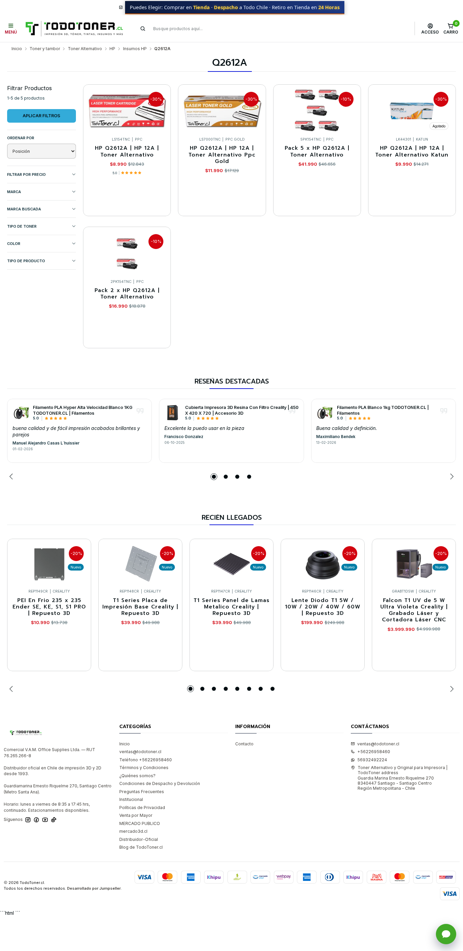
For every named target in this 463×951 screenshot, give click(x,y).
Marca (14, 191)
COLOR (13, 243)
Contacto (244, 743)
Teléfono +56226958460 (145, 759)
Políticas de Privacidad (142, 807)
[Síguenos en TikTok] (54, 820)
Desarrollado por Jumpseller (94, 888)
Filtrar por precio (26, 174)
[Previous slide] (12, 477)
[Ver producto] (21, 412)
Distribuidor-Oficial (138, 839)
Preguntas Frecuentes (141, 791)
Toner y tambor (44, 49)
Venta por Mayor (136, 815)
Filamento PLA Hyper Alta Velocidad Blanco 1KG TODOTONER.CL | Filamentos (83, 410)
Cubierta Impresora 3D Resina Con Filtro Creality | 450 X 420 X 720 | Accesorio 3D (242, 410)
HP (112, 49)
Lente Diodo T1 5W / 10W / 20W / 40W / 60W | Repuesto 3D (322, 607)
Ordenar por (20, 138)
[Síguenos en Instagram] (28, 820)
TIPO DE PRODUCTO (26, 261)
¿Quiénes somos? (137, 775)
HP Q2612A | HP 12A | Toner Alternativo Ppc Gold (222, 155)
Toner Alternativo (85, 49)
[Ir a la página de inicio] (74, 29)
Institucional (131, 799)
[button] (214, 477)
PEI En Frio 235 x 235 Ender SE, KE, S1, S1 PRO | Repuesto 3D (49, 607)
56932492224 (372, 759)
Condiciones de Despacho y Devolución (159, 783)
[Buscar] (143, 28)
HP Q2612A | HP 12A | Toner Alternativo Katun (411, 152)
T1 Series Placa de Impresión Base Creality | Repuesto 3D (140, 607)
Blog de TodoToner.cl (141, 847)
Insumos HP (135, 49)
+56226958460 (373, 751)
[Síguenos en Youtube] (45, 820)
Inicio (17, 49)
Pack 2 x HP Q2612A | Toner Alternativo (127, 294)
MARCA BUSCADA (24, 209)
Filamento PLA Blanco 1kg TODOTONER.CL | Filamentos (383, 410)
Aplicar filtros (41, 115)
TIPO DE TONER (22, 226)
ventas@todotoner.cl (140, 751)
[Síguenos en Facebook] (36, 820)
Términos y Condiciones (143, 767)
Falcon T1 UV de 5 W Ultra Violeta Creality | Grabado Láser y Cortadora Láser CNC (414, 610)
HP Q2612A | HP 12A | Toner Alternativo (127, 152)
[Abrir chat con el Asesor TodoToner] (446, 934)
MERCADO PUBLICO (139, 823)
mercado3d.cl (133, 831)
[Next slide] (451, 477)
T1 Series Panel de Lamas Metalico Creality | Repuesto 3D (231, 607)
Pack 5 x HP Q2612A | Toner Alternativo (317, 152)
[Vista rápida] (160, 109)
